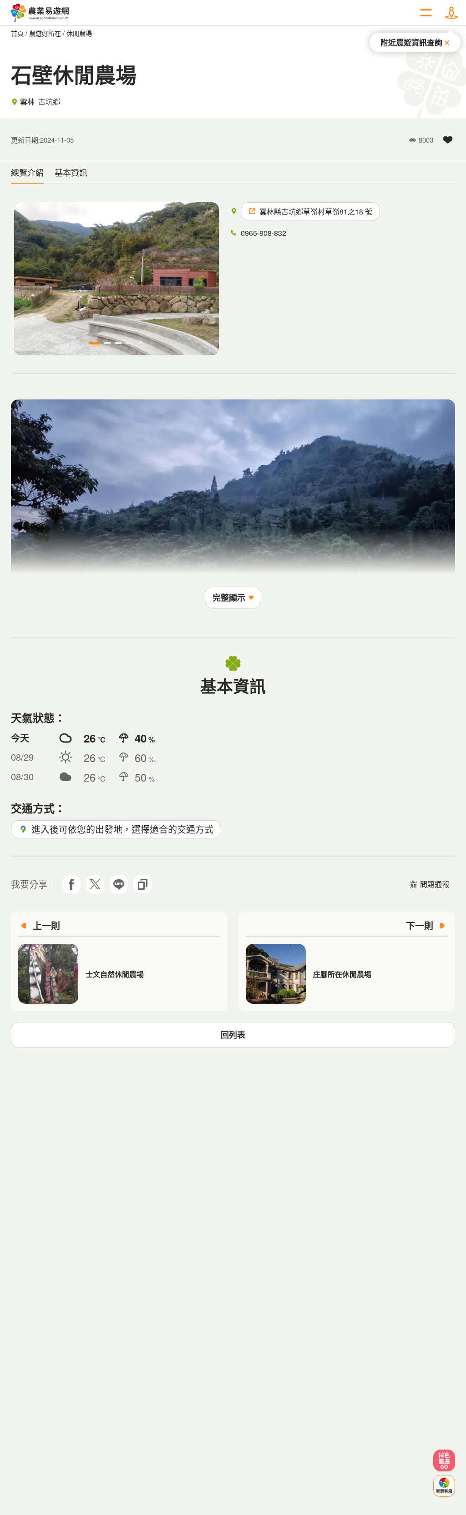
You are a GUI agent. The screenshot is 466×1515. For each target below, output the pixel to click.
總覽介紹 (27, 172)
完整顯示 (229, 597)
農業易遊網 (40, 13)
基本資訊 (71, 172)
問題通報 (434, 884)
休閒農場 (79, 33)
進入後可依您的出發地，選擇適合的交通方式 (122, 829)
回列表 (233, 1035)
